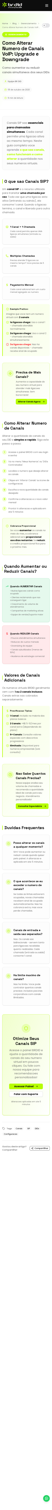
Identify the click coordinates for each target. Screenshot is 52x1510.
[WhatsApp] (46, 1498)
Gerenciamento (28, 23)
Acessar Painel (24, 1086)
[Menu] (47, 5)
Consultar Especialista (30, 806)
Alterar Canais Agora (29, 401)
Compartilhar (41, 1148)
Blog (14, 23)
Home (5, 23)
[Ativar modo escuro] (46, 25)
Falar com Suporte (26, 1094)
